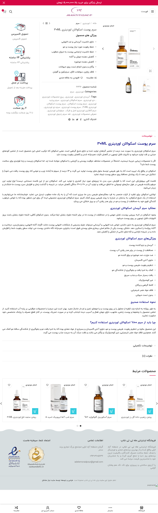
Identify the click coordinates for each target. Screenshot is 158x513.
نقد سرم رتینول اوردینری (59, 114)
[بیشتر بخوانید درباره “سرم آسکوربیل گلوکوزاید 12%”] (112, 411)
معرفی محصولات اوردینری (84, 114)
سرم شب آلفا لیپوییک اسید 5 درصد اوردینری (60, 418)
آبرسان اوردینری (82, 96)
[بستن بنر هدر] (4, 2)
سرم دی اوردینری (52, 107)
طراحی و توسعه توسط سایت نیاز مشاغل (57, 480)
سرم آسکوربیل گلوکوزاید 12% (98, 417)
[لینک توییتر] (77, 119)
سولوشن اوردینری (56, 110)
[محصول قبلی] (49, 23)
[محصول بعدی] (43, 23)
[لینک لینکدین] (73, 119)
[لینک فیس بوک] (80, 119)
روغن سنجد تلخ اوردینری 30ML (21, 417)
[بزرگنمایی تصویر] (150, 71)
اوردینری (86, 23)
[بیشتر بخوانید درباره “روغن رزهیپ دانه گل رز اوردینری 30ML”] (150, 411)
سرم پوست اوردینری (71, 107)
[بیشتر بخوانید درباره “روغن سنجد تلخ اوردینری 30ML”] (35, 411)
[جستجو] (11, 11)
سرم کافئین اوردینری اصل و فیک (81, 110)
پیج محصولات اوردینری (53, 96)
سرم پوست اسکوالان (77, 103)
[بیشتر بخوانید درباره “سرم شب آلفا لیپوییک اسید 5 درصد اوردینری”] (73, 411)
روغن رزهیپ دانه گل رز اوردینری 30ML (136, 418)
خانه (94, 23)
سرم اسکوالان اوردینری (71, 100)
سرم (77, 23)
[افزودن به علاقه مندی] (124, 385)
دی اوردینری (89, 100)
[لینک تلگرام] (69, 119)
